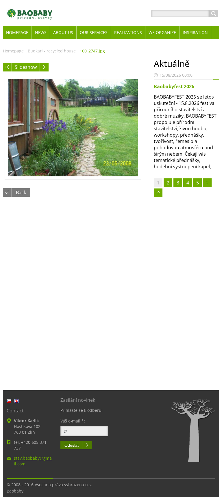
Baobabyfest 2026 (174, 86)
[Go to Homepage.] (30, 20)
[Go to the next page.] (207, 182)
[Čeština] (9, 401)
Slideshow (26, 67)
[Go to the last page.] (158, 192)
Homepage (13, 51)
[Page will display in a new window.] (73, 128)
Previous (7, 67)
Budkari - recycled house (52, 51)
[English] (16, 401)
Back (21, 192)
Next (44, 67)
